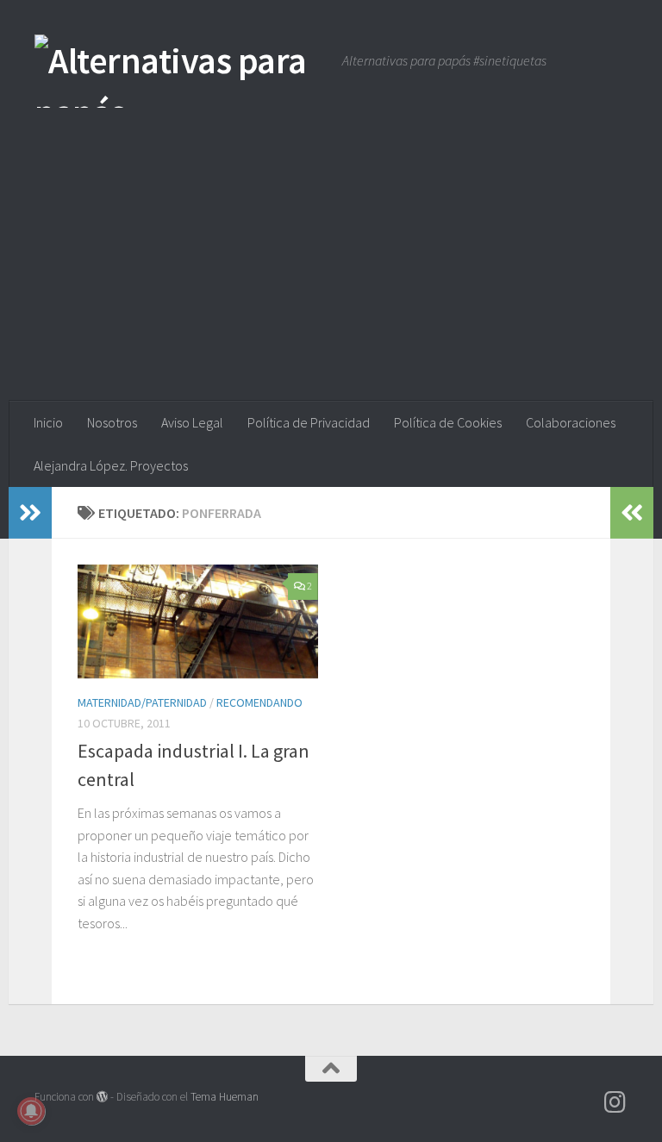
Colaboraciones (570, 422)
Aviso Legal (192, 422)
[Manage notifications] (31, 1111)
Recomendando (259, 702)
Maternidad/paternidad (142, 702)
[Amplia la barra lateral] (30, 513)
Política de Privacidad (308, 422)
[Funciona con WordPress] (102, 1096)
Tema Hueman (224, 1096)
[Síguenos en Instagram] (615, 1102)
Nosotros (112, 422)
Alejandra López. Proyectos (111, 465)
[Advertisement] (331, 271)
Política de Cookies (448, 422)
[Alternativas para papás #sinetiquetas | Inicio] (179, 71)
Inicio (48, 422)
